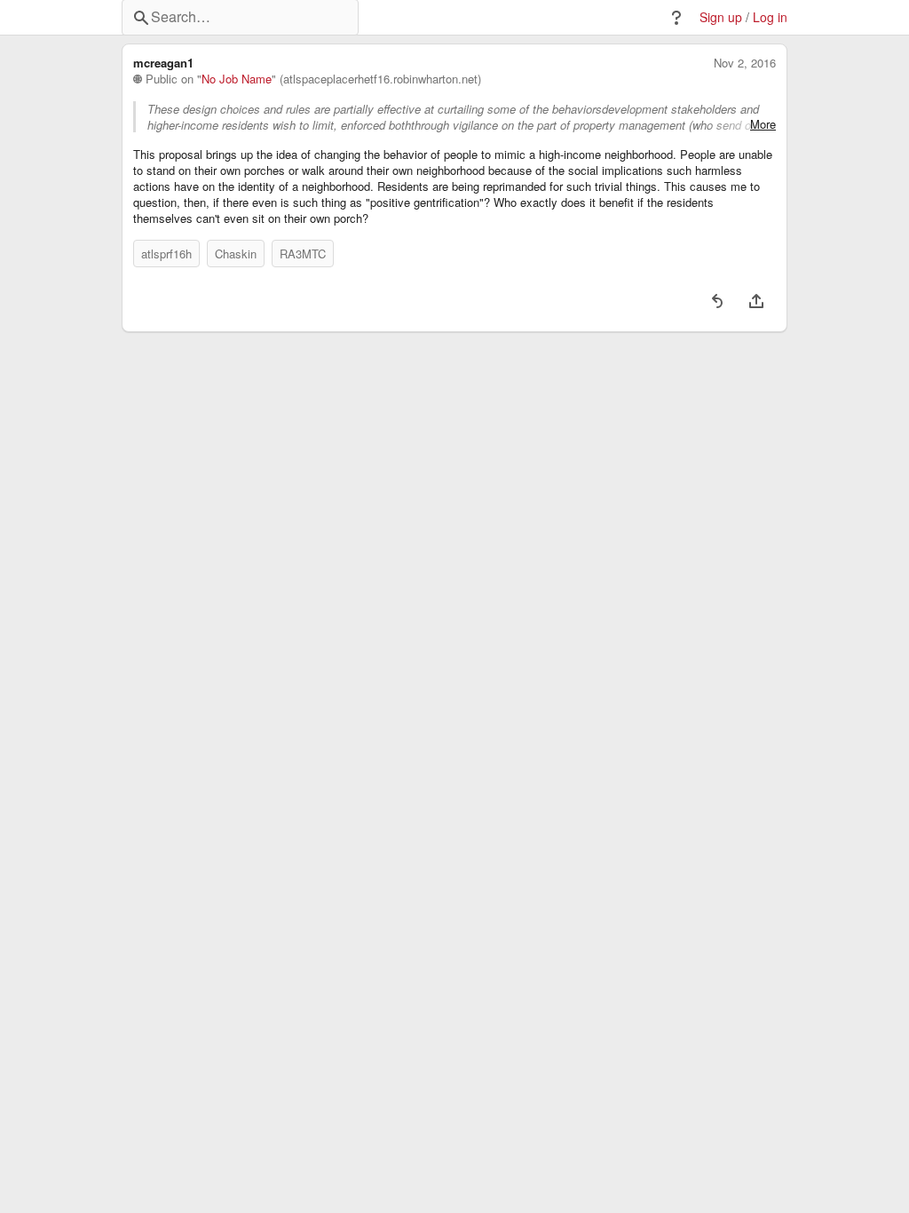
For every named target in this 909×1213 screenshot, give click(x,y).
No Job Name (237, 79)
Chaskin (236, 253)
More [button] (763, 124)
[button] (676, 17)
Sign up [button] (721, 17)
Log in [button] (770, 17)
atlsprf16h (166, 253)
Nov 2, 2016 (745, 63)
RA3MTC (303, 253)
